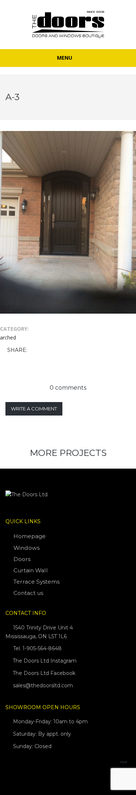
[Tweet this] (44, 350)
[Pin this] (65, 350)
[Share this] (34, 350)
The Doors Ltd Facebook (43, 673)
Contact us (28, 592)
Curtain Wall (30, 570)
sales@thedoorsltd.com (43, 685)
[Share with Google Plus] (55, 350)
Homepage (29, 536)
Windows (26, 547)
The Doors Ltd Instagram (44, 660)
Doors (21, 559)
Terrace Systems (36, 581)
